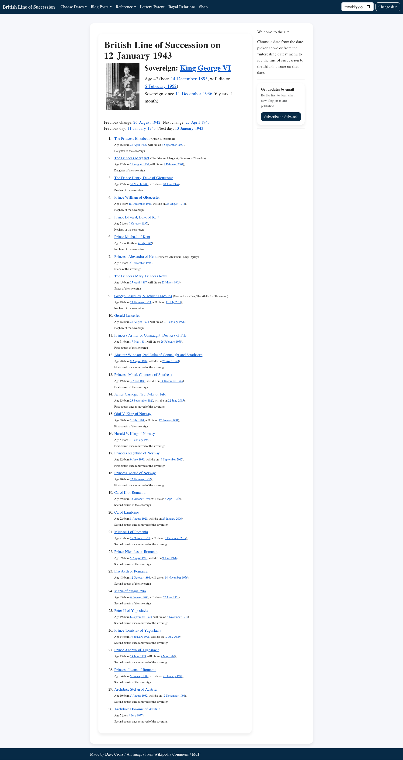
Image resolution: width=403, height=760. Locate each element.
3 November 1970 (177, 617)
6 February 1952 (161, 86)
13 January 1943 (189, 128)
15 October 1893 (140, 499)
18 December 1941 (140, 204)
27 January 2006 (172, 519)
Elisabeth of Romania (130, 571)
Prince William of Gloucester (137, 197)
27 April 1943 (198, 122)
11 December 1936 (193, 93)
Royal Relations (181, 7)
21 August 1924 (139, 322)
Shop (203, 7)
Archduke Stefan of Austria (135, 689)
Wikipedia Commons (171, 754)
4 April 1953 (172, 499)
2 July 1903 (137, 420)
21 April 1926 (138, 145)
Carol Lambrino (126, 512)
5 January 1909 (139, 676)
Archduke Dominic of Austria (137, 709)
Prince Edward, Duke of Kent (137, 217)
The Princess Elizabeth (131, 138)
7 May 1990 (168, 656)
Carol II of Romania (129, 492)
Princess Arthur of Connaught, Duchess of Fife (150, 335)
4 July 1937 (135, 715)
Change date (388, 6)
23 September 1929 (141, 400)
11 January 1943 (141, 128)
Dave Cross (114, 754)
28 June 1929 (138, 656)
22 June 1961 (171, 597)
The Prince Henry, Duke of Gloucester (143, 177)
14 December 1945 (171, 381)
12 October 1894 (140, 577)
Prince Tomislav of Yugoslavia (137, 630)
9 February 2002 (173, 164)
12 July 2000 (172, 637)
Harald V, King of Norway (134, 433)
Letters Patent (152, 7)
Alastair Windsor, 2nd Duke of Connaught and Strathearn (158, 354)
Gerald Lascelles (127, 315)
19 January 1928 (139, 637)
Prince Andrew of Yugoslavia (136, 649)
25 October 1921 (140, 538)
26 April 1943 (170, 361)
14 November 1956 (176, 577)
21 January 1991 (172, 676)
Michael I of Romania (131, 531)
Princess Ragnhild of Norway (137, 453)
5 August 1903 (138, 558)
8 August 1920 (138, 519)
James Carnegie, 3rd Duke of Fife (140, 394)
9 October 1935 (138, 223)
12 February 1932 (140, 479)
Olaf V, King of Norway (132, 413)
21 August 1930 (139, 164)
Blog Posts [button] (99, 7)
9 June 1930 (137, 459)
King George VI (205, 67)
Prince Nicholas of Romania (135, 551)
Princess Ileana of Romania (135, 669)
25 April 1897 (138, 282)
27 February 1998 (174, 322)
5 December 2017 (175, 538)
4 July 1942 (145, 243)
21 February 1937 (139, 440)
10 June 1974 (171, 184)
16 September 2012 (170, 459)
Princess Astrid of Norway (135, 472)
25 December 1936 (140, 263)
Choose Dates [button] (72, 7)
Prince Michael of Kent (132, 236)
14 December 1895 (189, 78)
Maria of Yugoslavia (130, 590)
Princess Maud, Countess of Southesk (143, 374)
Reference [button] (124, 7)
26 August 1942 (146, 122)
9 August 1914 (138, 361)
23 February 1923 (140, 302)
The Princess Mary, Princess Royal (140, 276)
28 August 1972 (175, 204)
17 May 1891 (138, 342)
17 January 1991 (168, 420)
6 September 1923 (141, 617)
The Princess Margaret (131, 157)
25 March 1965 (171, 282)
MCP (196, 754)
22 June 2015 (176, 400)
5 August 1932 (138, 696)
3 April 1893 (137, 381)
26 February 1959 (171, 342)
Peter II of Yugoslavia (131, 610)
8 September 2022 (172, 145)
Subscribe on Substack (281, 116)
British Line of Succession (29, 6)
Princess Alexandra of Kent (135, 256)
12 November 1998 (173, 696)
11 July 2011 (173, 302)
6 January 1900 (139, 597)
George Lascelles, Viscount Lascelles (143, 295)
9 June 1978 (169, 558)
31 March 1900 (139, 184)
